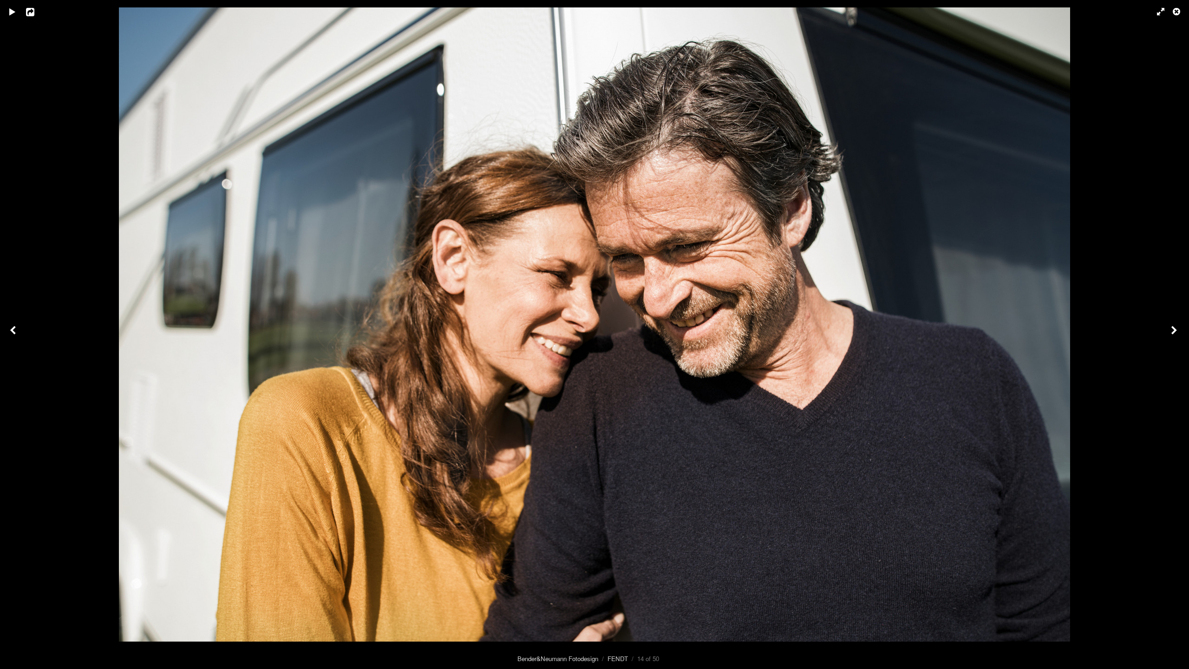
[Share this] (36, 11)
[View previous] (14, 334)
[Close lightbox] (1177, 11)
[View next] (1175, 334)
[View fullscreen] (1156, 11)
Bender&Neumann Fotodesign (557, 658)
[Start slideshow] (12, 11)
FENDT (618, 658)
